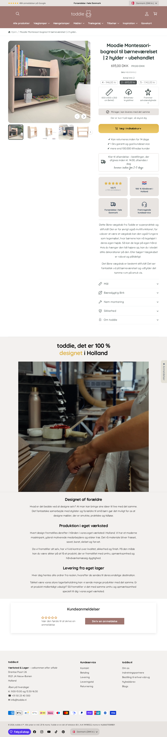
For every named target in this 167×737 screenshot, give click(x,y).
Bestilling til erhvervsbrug (136, 677)
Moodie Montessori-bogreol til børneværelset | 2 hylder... (48, 31)
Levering (85, 677)
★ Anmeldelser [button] (164, 371)
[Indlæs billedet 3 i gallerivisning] (49, 132)
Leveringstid (87, 681)
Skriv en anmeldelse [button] (104, 621)
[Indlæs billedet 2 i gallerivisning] (32, 132)
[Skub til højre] (83, 116)
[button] (17, 13)
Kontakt (84, 668)
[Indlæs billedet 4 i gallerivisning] (66, 132)
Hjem (14, 31)
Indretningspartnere (133, 672)
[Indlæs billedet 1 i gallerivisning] (15, 132)
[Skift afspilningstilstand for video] (83, 427)
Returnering (86, 686)
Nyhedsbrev (129, 681)
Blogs (125, 686)
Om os (125, 668)
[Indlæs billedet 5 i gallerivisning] (83, 132)
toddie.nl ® (19, 724)
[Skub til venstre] (77, 116)
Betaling (84, 672)
